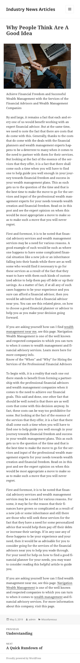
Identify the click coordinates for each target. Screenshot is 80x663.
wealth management (48, 597)
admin (32, 619)
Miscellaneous (49, 619)
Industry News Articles (30, 9)
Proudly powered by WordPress (23, 658)
